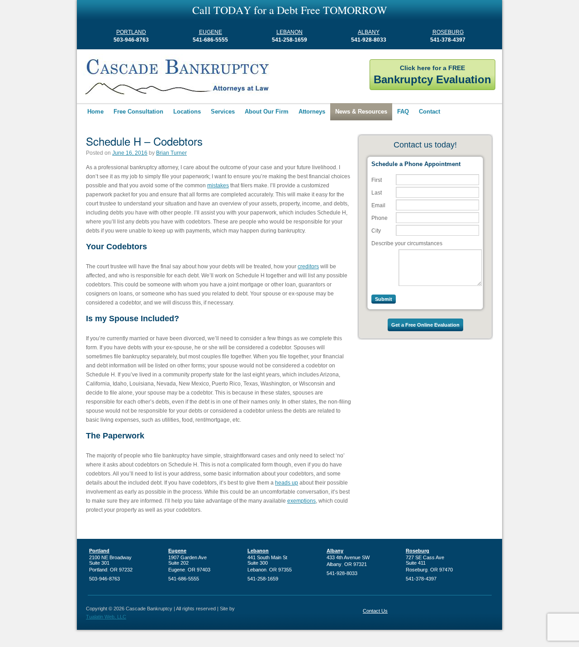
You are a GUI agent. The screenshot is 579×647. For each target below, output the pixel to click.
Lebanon (289, 32)
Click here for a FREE (432, 75)
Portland (131, 32)
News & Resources (361, 111)
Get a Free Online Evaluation (425, 325)
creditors (308, 266)
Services (223, 111)
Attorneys (312, 111)
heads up (286, 483)
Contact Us (375, 611)
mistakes (218, 185)
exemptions (301, 501)
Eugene (210, 32)
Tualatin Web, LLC (106, 616)
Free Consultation (138, 111)
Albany (369, 32)
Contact (429, 111)
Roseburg (448, 32)
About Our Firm (267, 111)
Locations (187, 111)
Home (95, 111)
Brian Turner (171, 153)
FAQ (403, 111)
